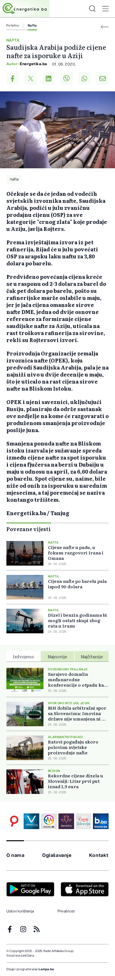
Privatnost (66, 911)
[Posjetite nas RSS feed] (36, 929)
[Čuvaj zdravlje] (83, 821)
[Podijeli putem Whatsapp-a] (84, 78)
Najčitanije (92, 656)
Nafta (32, 25)
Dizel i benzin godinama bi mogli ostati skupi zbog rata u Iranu (77, 620)
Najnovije (57, 656)
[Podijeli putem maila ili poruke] (102, 78)
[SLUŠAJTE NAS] (49, 821)
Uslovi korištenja (20, 911)
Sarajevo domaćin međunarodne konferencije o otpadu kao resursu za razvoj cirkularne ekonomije (77, 679)
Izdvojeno (23, 656)
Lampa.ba (46, 969)
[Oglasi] (14, 821)
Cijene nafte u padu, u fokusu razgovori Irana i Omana (75, 553)
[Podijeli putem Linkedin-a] (48, 78)
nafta (14, 179)
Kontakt (99, 855)
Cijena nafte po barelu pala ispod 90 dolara (77, 583)
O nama (15, 855)
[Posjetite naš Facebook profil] (9, 929)
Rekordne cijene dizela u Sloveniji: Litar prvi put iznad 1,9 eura (75, 781)
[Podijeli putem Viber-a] (66, 78)
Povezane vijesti (28, 529)
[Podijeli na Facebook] (12, 78)
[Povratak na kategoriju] (105, 27)
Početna (12, 25)
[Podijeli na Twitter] (30, 78)
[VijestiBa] (31, 821)
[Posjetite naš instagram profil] (23, 929)
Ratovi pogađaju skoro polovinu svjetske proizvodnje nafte (73, 747)
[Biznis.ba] (101, 821)
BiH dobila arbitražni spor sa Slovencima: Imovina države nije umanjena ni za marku (77, 713)
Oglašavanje (57, 855)
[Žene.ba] (66, 821)
